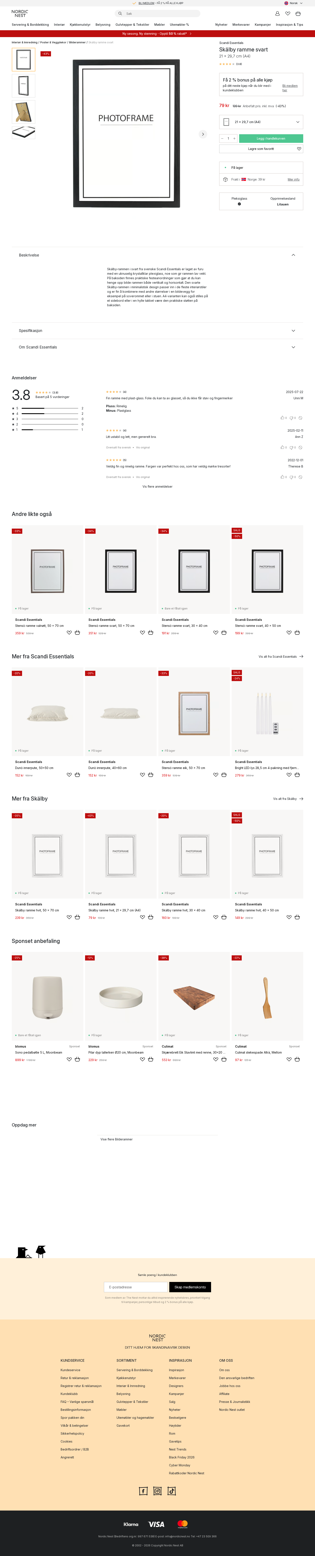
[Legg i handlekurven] (77, 632)
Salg (172, 1402)
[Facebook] (143, 1491)
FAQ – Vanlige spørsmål (77, 1402)
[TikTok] (172, 1491)
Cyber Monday (179, 1465)
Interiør (59, 24)
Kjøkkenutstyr (80, 24)
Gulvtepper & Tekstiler (132, 24)
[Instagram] (157, 1491)
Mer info (294, 179)
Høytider (175, 1425)
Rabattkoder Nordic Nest (186, 1473)
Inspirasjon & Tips (289, 24)
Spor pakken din (72, 1417)
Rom (172, 1433)
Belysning (103, 24)
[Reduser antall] (222, 138)
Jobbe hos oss (229, 1386)
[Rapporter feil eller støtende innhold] (300, 418)
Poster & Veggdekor (53, 42)
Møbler (159, 24)
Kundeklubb (69, 1394)
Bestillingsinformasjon (76, 1409)
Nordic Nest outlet (232, 1409)
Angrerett (67, 1457)
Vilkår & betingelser (74, 1425)
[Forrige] (50, 134)
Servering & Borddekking (30, 24)
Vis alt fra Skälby (285, 799)
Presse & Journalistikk (234, 1402)
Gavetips (175, 1441)
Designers (176, 1386)
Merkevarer (241, 24)
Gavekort (123, 1425)
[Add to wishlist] (69, 632)
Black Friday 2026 (182, 1457)
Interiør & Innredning (25, 42)
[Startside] (20, 13)
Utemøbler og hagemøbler (135, 1417)
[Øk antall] (234, 138)
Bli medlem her (290, 88)
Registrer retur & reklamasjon (81, 1386)
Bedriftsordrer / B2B (75, 1449)
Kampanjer (263, 24)
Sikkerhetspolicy (72, 1433)
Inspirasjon (176, 1370)
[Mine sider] (277, 13)
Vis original (143, 447)
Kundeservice (70, 1370)
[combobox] (293, 3)
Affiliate (224, 1394)
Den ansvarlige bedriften (236, 1378)
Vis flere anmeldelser (157, 486)
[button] (230, 64)
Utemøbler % (179, 24)
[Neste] (203, 134)
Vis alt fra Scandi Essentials (278, 656)
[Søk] (120, 13)
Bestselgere (177, 1417)
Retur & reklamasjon (75, 1378)
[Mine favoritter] (288, 13)
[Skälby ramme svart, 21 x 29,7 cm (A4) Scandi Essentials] (126, 133)
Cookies (66, 1441)
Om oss (224, 1370)
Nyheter (221, 24)
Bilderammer (77, 42)
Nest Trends (177, 1449)
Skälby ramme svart (100, 42)
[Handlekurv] (298, 13)
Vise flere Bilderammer (116, 1139)
